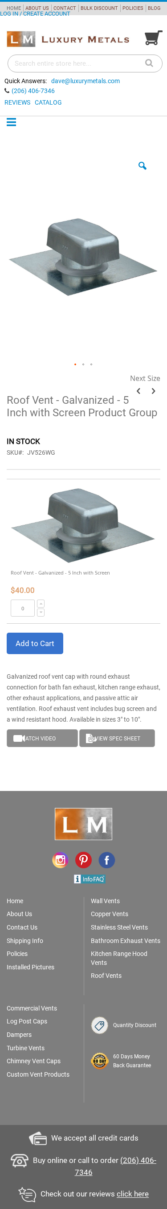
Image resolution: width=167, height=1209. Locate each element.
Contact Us (22, 927)
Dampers (19, 1034)
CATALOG (48, 102)
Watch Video (38, 739)
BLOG (154, 8)
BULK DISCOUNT (99, 8)
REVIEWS (17, 102)
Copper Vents (109, 913)
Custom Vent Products (38, 1074)
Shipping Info (25, 940)
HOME (14, 8)
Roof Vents (106, 975)
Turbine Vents (26, 1048)
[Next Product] (153, 391)
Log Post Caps (27, 1021)
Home (15, 901)
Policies (17, 953)
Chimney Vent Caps (34, 1061)
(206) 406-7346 (33, 90)
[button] (142, 172)
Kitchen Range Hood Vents (119, 958)
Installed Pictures (30, 967)
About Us (19, 913)
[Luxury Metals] (67, 39)
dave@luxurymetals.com (85, 81)
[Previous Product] (138, 391)
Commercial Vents (32, 1008)
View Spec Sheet (117, 739)
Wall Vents (105, 901)
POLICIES (132, 8)
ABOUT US (37, 8)
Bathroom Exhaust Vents (125, 940)
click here (133, 1194)
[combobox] (85, 63)
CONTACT (64, 8)
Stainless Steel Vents (119, 927)
